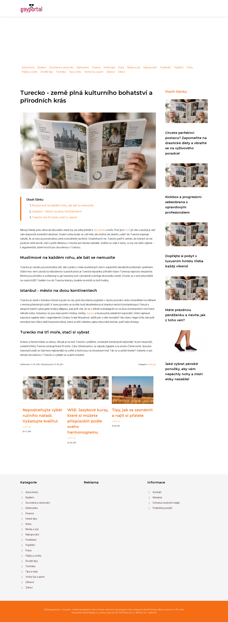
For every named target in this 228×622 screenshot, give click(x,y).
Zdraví (121, 72)
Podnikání (165, 67)
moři (127, 230)
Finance (96, 67)
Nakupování (150, 67)
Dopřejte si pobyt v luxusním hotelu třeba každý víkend (184, 261)
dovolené (99, 230)
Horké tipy (109, 67)
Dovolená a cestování (61, 67)
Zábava (110, 72)
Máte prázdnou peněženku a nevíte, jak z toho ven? (185, 315)
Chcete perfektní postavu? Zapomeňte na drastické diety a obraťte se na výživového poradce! (186, 143)
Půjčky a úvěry (30, 72)
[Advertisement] (114, 40)
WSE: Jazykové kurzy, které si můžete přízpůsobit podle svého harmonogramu (87, 421)
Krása (121, 67)
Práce (190, 67)
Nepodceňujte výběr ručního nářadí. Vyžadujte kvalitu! (43, 415)
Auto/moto (28, 67)
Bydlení (42, 67)
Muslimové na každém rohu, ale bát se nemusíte (63, 205)
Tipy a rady (75, 72)
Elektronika (83, 67)
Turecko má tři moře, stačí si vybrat (54, 217)
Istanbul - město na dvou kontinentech (57, 211)
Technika (61, 72)
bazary (90, 313)
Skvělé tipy (47, 72)
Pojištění (178, 67)
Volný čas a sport (93, 72)
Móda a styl (133, 67)
